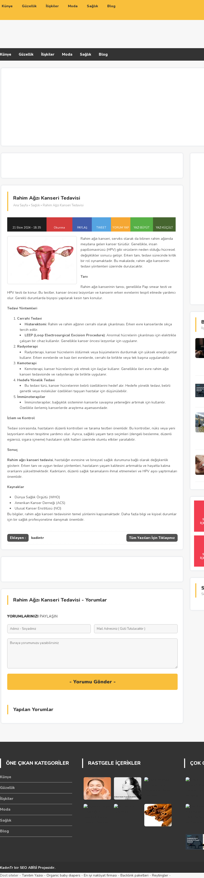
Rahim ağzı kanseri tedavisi (30, 460)
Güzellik (26, 54)
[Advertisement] (143, 30)
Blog (103, 54)
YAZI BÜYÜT (142, 228)
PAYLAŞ (82, 228)
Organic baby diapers (63, 875)
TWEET (101, 228)
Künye (5, 54)
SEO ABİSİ (28, 867)
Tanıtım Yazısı (32, 875)
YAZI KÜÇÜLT (164, 228)
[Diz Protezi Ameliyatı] (127, 815)
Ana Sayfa (20, 205)
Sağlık (85, 54)
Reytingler (160, 875)
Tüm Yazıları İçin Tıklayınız (152, 537)
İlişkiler (47, 54)
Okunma (59, 228)
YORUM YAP (120, 228)
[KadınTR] (40, 33)
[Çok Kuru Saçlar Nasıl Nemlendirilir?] (127, 788)
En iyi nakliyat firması (100, 875)
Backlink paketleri (134, 875)
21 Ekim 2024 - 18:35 (26, 228)
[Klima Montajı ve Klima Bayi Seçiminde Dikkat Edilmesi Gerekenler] (158, 788)
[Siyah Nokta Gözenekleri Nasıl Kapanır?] (97, 788)
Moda (67, 54)
